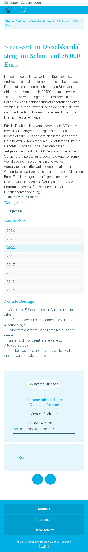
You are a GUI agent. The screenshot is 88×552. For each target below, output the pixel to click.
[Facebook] (37, 479)
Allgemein (14, 211)
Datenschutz (44, 530)
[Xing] (50, 479)
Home (10, 21)
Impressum (44, 520)
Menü (79, 10)
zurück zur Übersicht (22, 197)
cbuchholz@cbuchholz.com (40, 429)
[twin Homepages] (44, 545)
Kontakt (25, 457)
